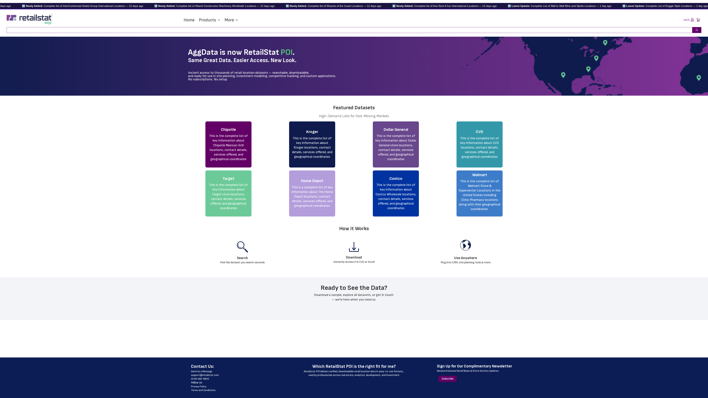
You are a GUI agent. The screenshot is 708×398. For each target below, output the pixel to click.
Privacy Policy (198, 386)
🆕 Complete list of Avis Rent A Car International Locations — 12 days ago (428, 5)
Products (207, 20)
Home (189, 20)
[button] (689, 19)
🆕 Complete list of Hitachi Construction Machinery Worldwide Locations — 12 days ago (198, 5)
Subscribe (448, 378)
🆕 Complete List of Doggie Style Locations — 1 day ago (648, 5)
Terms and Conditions (203, 390)
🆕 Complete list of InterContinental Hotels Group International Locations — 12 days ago (65, 5)
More (229, 20)
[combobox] (348, 30)
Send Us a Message (201, 371)
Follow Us (196, 382)
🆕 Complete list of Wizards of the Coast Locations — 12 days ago (317, 5)
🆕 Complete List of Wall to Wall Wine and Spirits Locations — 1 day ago (543, 5)
